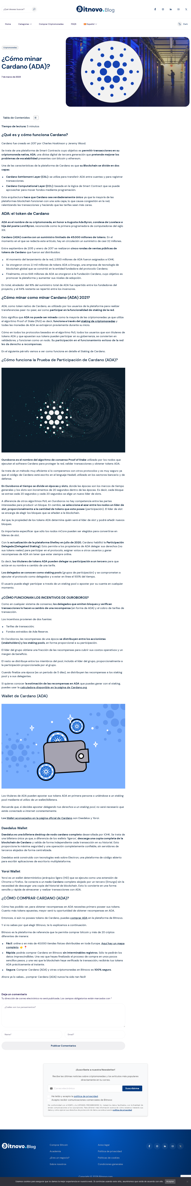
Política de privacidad (110, 1151)
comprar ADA (78, 918)
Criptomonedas (10, 47)
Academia (55, 1151)
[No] (187, 1181)
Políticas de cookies (109, 1157)
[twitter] (180, 1146)
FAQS (73, 24)
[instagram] (157, 1146)
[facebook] (149, 1146)
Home (8, 24)
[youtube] (172, 1146)
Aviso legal (104, 1144)
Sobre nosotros (58, 1164)
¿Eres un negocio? (59, 1157)
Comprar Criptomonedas (51, 24)
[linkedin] (165, 1146)
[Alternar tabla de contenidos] (34, 118)
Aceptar (170, 1181)
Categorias (23, 24)
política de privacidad (86, 1096)
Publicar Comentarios (63, 1045)
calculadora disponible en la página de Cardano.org (53, 687)
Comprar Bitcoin (59, 1144)
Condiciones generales (110, 1164)
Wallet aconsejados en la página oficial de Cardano (39, 818)
